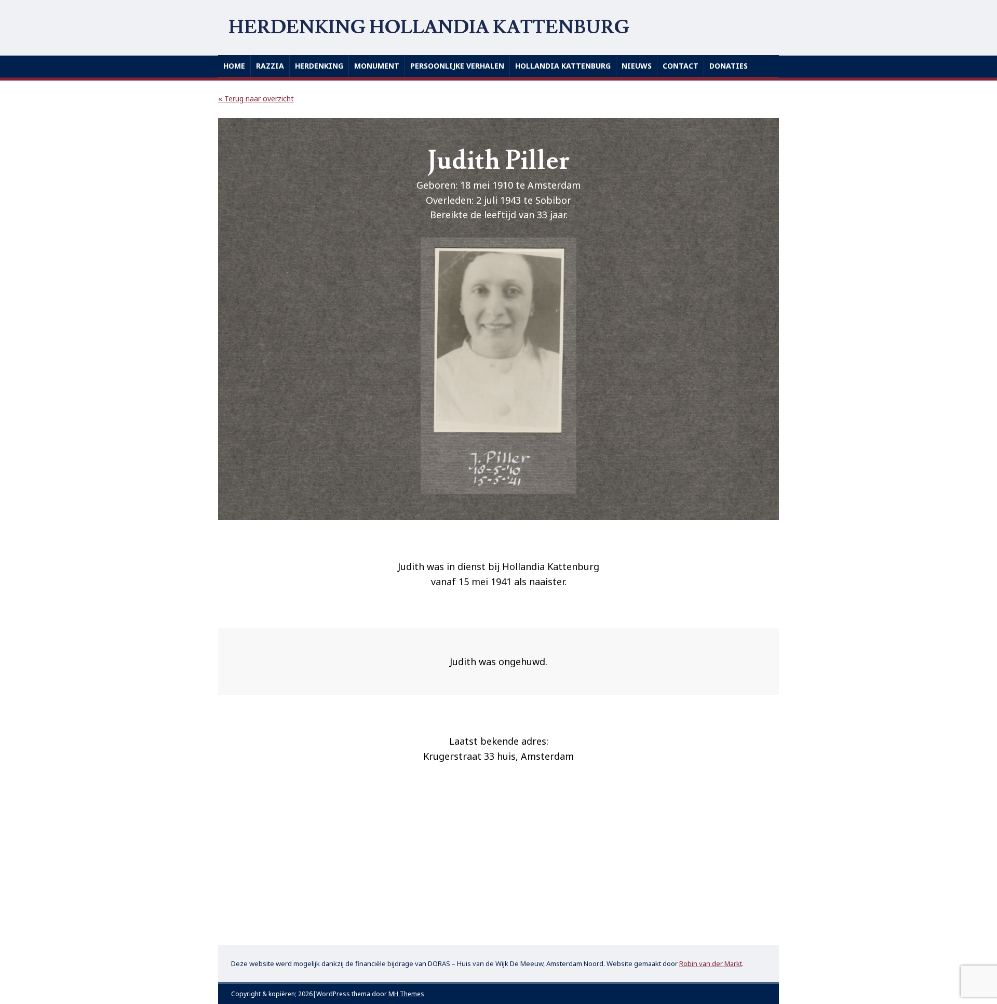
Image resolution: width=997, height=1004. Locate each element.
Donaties (728, 66)
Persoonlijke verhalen (457, 66)
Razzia (270, 66)
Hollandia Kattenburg (563, 66)
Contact (680, 66)
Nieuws (637, 66)
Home (234, 66)
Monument (376, 66)
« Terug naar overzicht (256, 98)
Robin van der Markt (710, 963)
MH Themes (406, 993)
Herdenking (319, 66)
